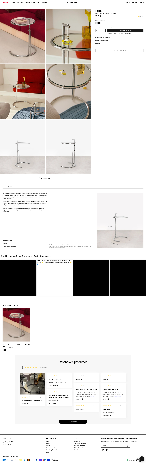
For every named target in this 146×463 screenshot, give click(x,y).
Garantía (76, 450)
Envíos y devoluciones (101, 40)
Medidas (5, 243)
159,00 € (27, 345)
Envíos (48, 445)
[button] (18, 278)
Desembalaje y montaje (9, 246)
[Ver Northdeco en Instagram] (106, 449)
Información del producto (102, 37)
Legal (76, 439)
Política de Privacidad (79, 445)
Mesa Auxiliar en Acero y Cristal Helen (12, 345)
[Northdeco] (73, 2)
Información (51, 439)
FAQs (47, 441)
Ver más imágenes (45, 178)
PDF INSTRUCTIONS (119, 50)
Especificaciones (7, 240)
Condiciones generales (80, 443)
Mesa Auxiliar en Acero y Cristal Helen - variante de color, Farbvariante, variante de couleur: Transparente (3, 350)
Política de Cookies (79, 448)
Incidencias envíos (51, 448)
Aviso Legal (77, 441)
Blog (47, 452)
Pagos (48, 443)
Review (97, 43)
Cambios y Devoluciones (52, 450)
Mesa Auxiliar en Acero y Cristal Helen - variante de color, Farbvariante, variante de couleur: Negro (5, 350)
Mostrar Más (93, 396)
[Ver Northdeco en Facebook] (102, 449)
